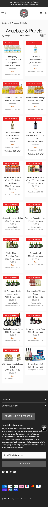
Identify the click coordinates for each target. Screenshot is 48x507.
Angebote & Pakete (19, 23)
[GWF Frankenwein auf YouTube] (7, 472)
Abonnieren (24, 464)
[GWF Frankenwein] (24, 13)
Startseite (5, 23)
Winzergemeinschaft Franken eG (19, 499)
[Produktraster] (41, 35)
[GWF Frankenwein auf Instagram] (11, 472)
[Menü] (2, 13)
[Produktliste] (44, 35)
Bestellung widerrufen (18, 416)
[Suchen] (7, 13)
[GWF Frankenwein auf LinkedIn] (14, 472)
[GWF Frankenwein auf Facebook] (3, 472)
